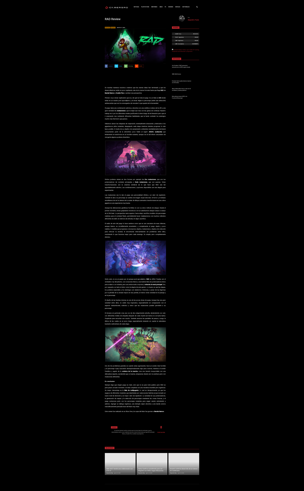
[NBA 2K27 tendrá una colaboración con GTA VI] (120, 464)
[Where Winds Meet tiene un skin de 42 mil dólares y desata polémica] (196, 90)
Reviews (113, 27)
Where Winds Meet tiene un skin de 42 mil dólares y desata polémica (181, 89)
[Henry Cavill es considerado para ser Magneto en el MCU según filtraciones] (152, 464)
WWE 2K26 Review (176, 74)
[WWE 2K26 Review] (196, 74)
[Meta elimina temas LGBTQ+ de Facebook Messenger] (196, 97)
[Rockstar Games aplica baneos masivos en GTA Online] (196, 82)
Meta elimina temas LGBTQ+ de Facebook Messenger (179, 97)
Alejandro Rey (109, 473)
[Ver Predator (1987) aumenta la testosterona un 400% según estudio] (196, 67)
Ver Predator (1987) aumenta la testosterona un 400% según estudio (181, 66)
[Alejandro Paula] (183, 19)
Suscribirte (195, 43)
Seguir (196, 37)
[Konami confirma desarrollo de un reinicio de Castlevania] (183, 464)
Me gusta (195, 33)
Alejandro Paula (193, 20)
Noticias (107, 27)
